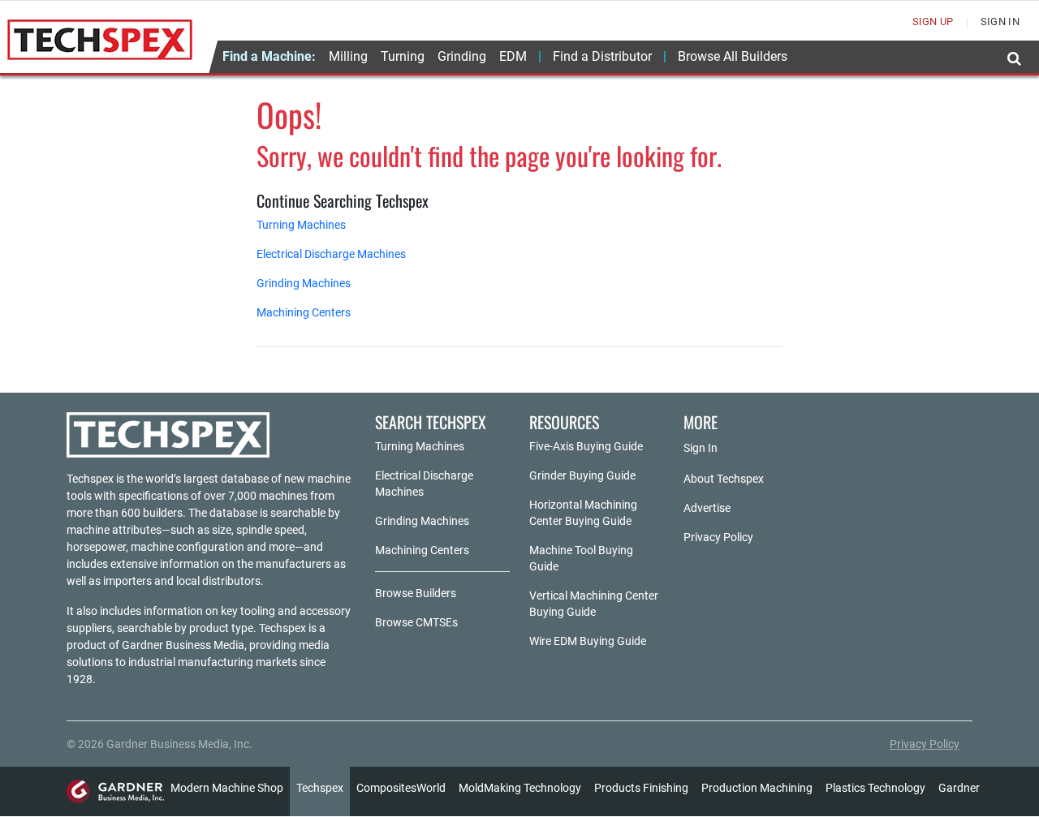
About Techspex (723, 478)
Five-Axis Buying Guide (586, 446)
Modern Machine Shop (226, 787)
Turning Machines (301, 224)
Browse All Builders (732, 56)
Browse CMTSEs (416, 622)
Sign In (700, 447)
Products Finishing (641, 787)
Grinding (462, 56)
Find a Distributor (602, 56)
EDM (513, 56)
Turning (403, 56)
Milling (348, 56)
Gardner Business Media (183, 645)
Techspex (319, 787)
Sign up (933, 21)
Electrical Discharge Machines (331, 253)
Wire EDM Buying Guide (587, 640)
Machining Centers (304, 312)
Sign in (1000, 21)
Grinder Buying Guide (582, 475)
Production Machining (757, 787)
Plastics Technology (875, 787)
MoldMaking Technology (520, 787)
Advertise (707, 507)
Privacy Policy (718, 537)
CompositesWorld (401, 787)
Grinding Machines (304, 283)
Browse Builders (415, 593)
